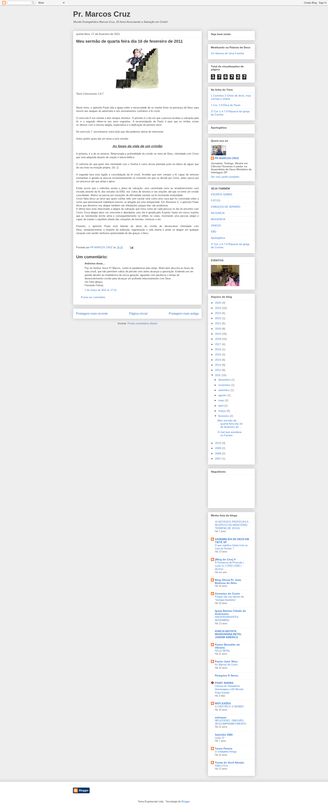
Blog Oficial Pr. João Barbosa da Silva (228, 581)
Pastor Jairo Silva (226, 661)
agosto (222, 395)
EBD (213, 231)
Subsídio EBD (224, 734)
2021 (218, 323)
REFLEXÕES (223, 703)
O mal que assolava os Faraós (229, 433)
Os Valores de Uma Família (227, 53)
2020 (218, 328)
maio (221, 400)
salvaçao (220, 717)
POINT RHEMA (224, 682)
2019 (218, 333)
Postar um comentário (93, 297)
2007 (218, 458)
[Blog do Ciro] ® (225, 559)
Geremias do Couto (227, 593)
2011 (218, 375)
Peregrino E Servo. (227, 675)
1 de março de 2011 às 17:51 (101, 290)
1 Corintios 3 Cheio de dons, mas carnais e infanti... (231, 97)
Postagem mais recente (92, 313)
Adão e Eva (221, 765)
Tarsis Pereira (223, 748)
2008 (218, 453)
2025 (218, 302)
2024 (218, 307)
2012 (218, 370)
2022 (218, 318)
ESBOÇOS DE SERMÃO (225, 206)
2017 (218, 344)
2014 (218, 359)
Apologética (218, 237)
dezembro (224, 379)
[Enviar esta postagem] (131, 247)
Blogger (185, 801)
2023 (218, 313)
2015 (218, 354)
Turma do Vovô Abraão (229, 762)
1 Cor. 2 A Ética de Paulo (225, 105)
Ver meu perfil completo (225, 176)
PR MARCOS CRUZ (227, 158)
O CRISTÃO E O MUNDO (229, 706)
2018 (218, 338)
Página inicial (138, 313)
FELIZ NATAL (222, 650)
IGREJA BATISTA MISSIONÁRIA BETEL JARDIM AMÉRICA (228, 634)
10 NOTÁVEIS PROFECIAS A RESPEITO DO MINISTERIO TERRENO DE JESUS (231, 525)
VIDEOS (216, 225)
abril (221, 405)
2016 (218, 349)
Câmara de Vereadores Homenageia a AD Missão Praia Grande (229, 689)
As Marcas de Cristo (226, 664)
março (222, 410)
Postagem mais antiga (184, 313)
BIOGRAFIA (218, 219)
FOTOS (215, 200)
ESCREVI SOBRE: (222, 194)
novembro (224, 384)
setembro (224, 390)
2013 (218, 364)
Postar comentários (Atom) (142, 323)
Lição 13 (219, 737)
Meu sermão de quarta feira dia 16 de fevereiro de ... (230, 423)
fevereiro (224, 415)
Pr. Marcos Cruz (101, 14)
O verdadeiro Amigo (226, 751)
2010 (218, 443)
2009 (218, 448)
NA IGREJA (218, 212)
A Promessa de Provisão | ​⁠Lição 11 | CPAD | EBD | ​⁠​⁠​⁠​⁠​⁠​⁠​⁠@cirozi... (229, 566)
